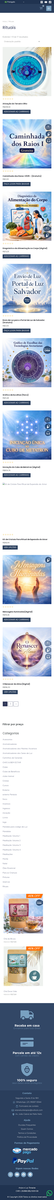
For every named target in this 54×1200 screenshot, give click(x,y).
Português (11, 2)
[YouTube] (46, 2)
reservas (6, 882)
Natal (5, 864)
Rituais (5, 887)
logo (5, 822)
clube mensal (8, 776)
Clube (5, 767)
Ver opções (10, 547)
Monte (5, 859)
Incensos (6, 804)
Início (5, 21)
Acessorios (7, 740)
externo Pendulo (10, 795)
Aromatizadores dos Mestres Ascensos (20, 749)
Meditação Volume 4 (12, 850)
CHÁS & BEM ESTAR (12, 763)
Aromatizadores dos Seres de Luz (17, 753)
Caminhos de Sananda (12, 758)
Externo (6, 790)
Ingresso (6, 808)
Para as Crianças (10, 873)
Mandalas (7, 831)
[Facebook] (50, 2)
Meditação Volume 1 (11, 836)
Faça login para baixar (16, 184)
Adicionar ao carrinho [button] (16, 112)
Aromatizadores (10, 744)
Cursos (6, 785)
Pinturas (6, 877)
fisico (5, 799)
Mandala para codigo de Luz (15, 827)
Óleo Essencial (9, 868)
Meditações (8, 854)
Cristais (6, 781)
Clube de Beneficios (11, 772)
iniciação (6, 813)
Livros (5, 818)
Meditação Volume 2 (11, 841)
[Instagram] (41, 2)
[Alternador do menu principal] (48, 8)
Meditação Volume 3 (11, 845)
